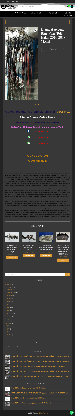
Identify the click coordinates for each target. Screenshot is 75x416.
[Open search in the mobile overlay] (41, 6)
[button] (35, 30)
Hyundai (46, 51)
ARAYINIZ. (63, 111)
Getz (9, 254)
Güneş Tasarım (43, 413)
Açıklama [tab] (36, 105)
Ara (68, 274)
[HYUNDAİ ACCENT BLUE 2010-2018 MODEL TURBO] (6, 22)
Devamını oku (12, 258)
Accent (26, 252)
